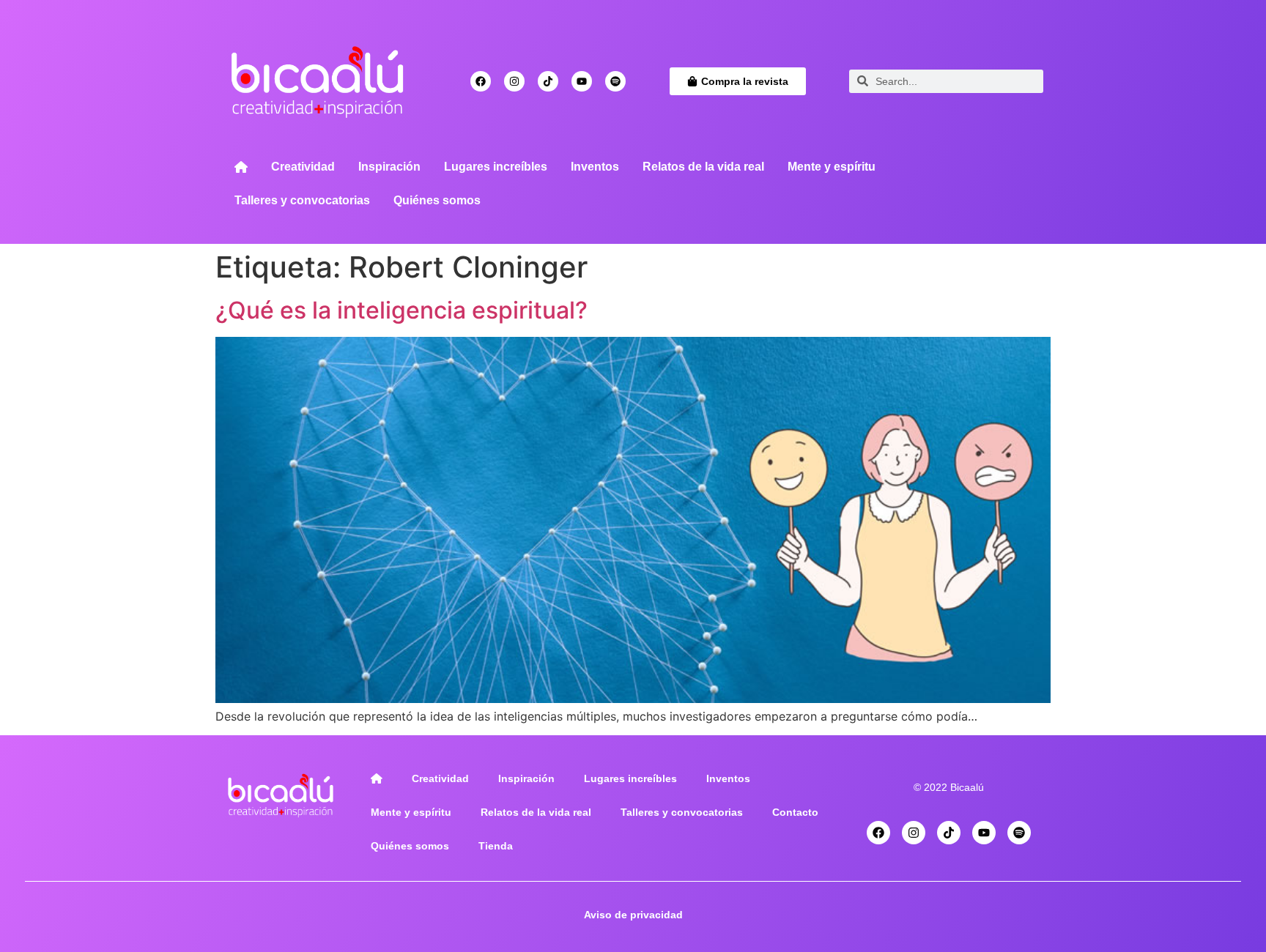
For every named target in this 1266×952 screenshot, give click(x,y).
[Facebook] (480, 81)
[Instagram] (514, 81)
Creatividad (303, 166)
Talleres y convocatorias (302, 200)
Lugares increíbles (495, 166)
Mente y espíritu (832, 166)
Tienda (495, 846)
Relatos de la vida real (703, 166)
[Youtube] (581, 81)
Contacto (795, 812)
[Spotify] (615, 81)
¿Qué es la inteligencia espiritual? (401, 310)
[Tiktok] (548, 81)
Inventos (595, 166)
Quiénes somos (437, 200)
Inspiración (389, 166)
